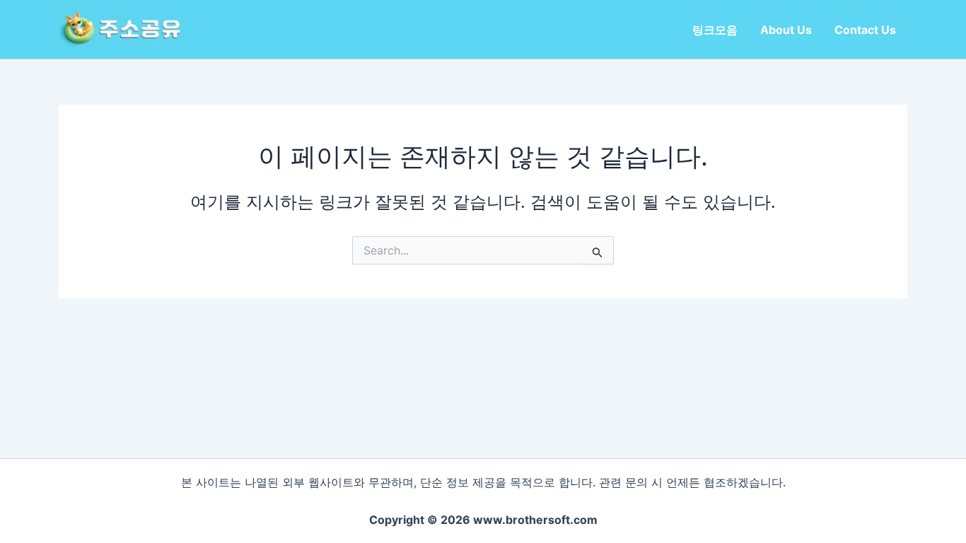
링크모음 (715, 30)
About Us (786, 30)
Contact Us (865, 30)
